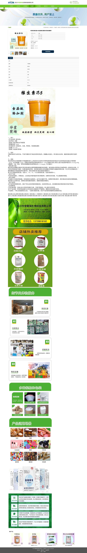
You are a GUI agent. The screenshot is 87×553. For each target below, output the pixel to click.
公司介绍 (18, 6)
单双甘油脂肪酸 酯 (68, 545)
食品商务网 (47, 550)
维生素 (59, 27)
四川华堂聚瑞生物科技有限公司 (38, 548)
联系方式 (45, 6)
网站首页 (51, 27)
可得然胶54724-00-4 (17, 545)
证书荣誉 (39, 6)
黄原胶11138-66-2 (34, 545)
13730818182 (75, 3)
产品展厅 (32, 6)
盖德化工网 (42, 550)
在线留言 (52, 6)
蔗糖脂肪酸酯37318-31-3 (51, 545)
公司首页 (11, 6)
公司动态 (25, 6)
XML (53, 548)
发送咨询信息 (47, 51)
